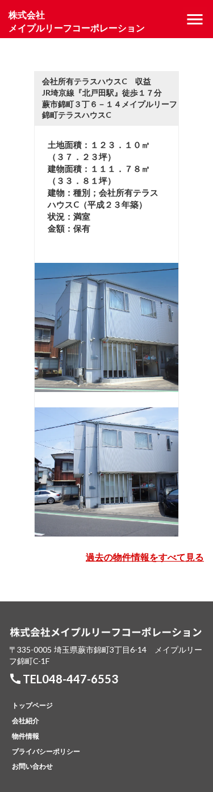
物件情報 (25, 736)
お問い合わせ (32, 766)
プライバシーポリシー (46, 751)
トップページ (32, 705)
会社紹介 (25, 720)
